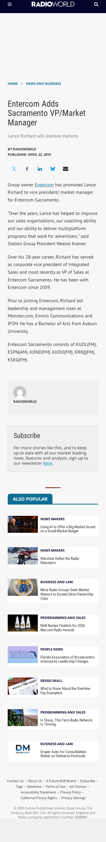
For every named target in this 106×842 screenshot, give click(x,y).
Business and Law (56, 582)
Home (13, 83)
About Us (35, 781)
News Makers (52, 519)
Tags (19, 786)
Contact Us (15, 781)
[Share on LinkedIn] (39, 168)
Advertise (34, 786)
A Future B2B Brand (61, 781)
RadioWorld (24, 149)
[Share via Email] (65, 168)
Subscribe (87, 781)
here (47, 463)
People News (51, 650)
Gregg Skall (51, 681)
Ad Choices (77, 786)
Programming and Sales (62, 618)
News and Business (43, 83)
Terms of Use (55, 786)
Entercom (44, 185)
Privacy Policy (70, 792)
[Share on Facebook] (27, 168)
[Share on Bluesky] (52, 168)
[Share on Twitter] (14, 168)
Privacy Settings (73, 797)
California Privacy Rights (39, 797)
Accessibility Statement (38, 792)
